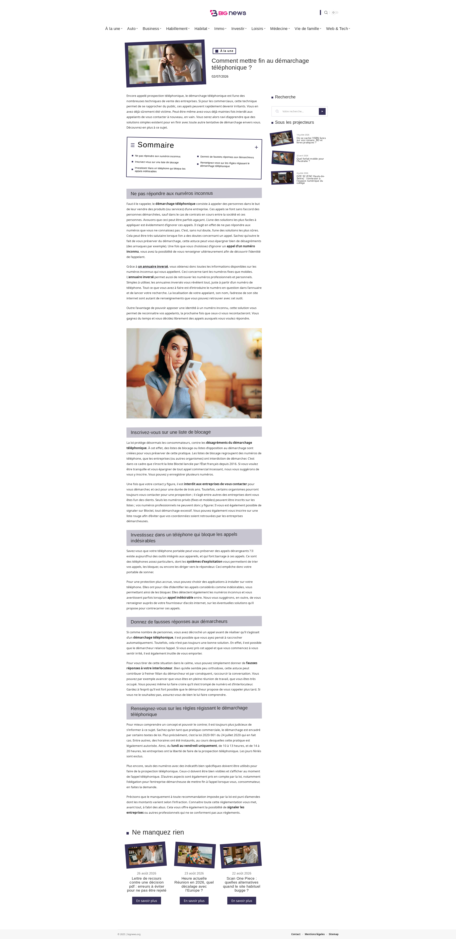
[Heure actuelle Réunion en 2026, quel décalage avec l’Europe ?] (195, 855)
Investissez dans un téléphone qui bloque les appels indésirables (160, 169)
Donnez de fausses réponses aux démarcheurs (227, 157)
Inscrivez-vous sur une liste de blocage (157, 162)
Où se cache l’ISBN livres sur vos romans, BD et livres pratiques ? (311, 140)
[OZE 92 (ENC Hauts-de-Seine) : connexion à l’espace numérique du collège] (282, 178)
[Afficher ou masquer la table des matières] (216, 147)
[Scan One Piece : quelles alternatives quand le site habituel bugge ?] (241, 854)
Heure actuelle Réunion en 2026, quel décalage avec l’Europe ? (194, 884)
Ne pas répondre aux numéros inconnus (157, 156)
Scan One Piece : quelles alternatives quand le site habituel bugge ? (241, 884)
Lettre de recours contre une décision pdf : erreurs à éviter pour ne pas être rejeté (147, 884)
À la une (226, 51)
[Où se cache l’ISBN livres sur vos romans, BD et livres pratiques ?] (282, 138)
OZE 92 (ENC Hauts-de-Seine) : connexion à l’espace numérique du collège (311, 179)
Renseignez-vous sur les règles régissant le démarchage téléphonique (225, 164)
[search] (326, 12)
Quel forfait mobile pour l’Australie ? (310, 159)
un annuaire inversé (153, 266)
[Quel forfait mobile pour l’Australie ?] (283, 158)
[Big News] (228, 12)
